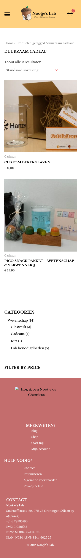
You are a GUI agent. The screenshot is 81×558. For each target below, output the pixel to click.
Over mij (37, 443)
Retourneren (33, 474)
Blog (34, 431)
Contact (29, 468)
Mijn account (40, 449)
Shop (34, 437)
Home (8, 43)
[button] (7, 14)
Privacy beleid (33, 486)
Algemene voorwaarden (40, 480)
